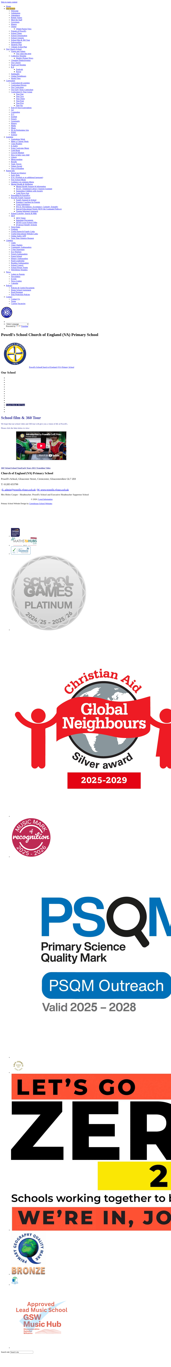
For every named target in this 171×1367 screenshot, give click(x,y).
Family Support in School (26, 200)
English (14, 117)
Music (13, 128)
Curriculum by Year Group (21, 92)
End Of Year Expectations (21, 108)
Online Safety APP (18, 236)
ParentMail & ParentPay (20, 195)
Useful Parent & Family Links (23, 231)
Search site (5, 1352)
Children (9, 240)
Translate (24, 326)
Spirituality (15, 74)
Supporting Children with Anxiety (29, 191)
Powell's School (51, 367)
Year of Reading (17, 168)
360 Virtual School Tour (11, 468)
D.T (12, 114)
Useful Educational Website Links (24, 234)
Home (8, 6)
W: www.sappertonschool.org (16, 499)
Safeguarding (16, 42)
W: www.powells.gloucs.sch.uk (53, 489)
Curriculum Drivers (18, 85)
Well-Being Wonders (19, 270)
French (14, 119)
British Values (16, 18)
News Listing (16, 281)
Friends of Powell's (18, 31)
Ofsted (13, 27)
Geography (15, 121)
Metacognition (16, 159)
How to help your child (20, 155)
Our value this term (23, 54)
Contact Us (15, 299)
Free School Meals (18, 180)
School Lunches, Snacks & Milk (24, 213)
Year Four (20, 101)
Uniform (14, 229)
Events (13, 279)
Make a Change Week (20, 141)
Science (14, 135)
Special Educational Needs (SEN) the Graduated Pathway (39, 209)
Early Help (15, 175)
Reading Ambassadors (20, 263)
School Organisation (19, 36)
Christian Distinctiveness (21, 60)
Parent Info (10, 171)
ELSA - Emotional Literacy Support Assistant (34, 189)
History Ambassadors (19, 258)
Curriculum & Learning (20, 83)
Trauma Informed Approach (27, 211)
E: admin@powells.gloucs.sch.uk (19, 489)
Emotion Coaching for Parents (28, 202)
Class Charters (16, 245)
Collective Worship (18, 56)
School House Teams (19, 267)
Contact (9, 297)
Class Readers (16, 144)
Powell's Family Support (20, 198)
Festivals (19, 69)
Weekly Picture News (24, 58)
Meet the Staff (16, 20)
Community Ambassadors (21, 247)
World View (16, 78)
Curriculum (10, 81)
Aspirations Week (18, 139)
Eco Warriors (16, 252)
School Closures (17, 38)
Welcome (14, 11)
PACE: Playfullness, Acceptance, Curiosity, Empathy (37, 207)
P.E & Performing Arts (20, 130)
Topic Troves (16, 164)
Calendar (14, 283)
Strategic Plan (16, 45)
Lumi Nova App (22, 193)
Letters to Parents (18, 274)
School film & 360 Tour (20, 40)
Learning (9, 137)
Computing (15, 112)
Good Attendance (23, 204)
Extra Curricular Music (20, 148)
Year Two (20, 96)
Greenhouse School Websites (40, 503)
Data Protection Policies (20, 294)
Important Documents (24, 220)
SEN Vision (21, 218)
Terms (13, 301)
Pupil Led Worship (18, 65)
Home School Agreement (21, 290)
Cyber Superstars (18, 249)
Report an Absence (18, 173)
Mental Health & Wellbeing (22, 184)
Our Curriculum (17, 87)
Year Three (20, 99)
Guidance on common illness (22, 182)
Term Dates (15, 227)
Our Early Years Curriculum (22, 90)
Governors (15, 22)
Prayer (18, 72)
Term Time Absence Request (22, 238)
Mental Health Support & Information (31, 186)
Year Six (19, 105)
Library (14, 157)
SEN (13, 216)
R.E (12, 67)
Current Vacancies (18, 303)
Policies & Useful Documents (22, 288)
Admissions (15, 13)
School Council (17, 265)
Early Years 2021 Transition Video (35, 468)
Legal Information (45, 499)
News (8, 272)
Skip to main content (9, 2)
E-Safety (14, 146)
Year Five (20, 103)
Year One (20, 94)
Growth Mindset (17, 153)
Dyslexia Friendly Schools (26, 225)
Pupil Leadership (17, 261)
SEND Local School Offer (26, 222)
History (14, 24)
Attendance (15, 15)
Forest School (16, 256)
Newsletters (15, 276)
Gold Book (15, 150)
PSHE (13, 132)
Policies (9, 285)
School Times (16, 33)
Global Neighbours (18, 76)
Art (12, 110)
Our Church (16, 63)
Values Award (16, 166)
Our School (10, 9)
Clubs (13, 243)
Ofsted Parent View (24, 29)
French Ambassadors (19, 254)
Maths (13, 126)
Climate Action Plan (19, 47)
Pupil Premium (17, 292)
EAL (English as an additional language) (27, 177)
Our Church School (14, 49)
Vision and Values (18, 51)
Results (14, 162)
